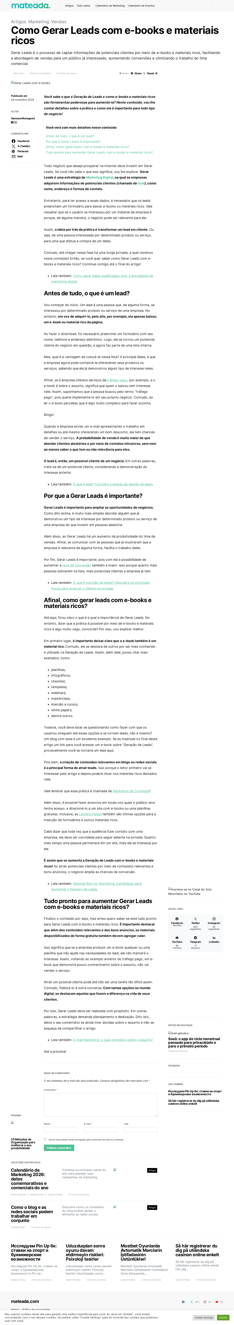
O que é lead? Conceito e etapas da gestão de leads (113, 484)
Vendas (59, 21)
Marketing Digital (99, 177)
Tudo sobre (83, 5)
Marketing (38, 21)
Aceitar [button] (223, 1317)
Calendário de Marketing (110, 5)
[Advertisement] (195, 987)
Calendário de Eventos (141, 5)
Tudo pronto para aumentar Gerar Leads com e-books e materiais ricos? (99, 152)
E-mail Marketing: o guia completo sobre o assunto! (113, 1040)
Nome (48, 1123)
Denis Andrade (18, 1194)
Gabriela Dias (37, 1194)
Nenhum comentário (40, 73)
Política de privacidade (36, 1309)
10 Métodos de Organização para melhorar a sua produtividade (23, 1143)
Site (126, 1123)
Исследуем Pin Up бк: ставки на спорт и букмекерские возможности (195, 1092)
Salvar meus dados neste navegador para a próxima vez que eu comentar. (86, 1139)
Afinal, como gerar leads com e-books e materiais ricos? (87, 147)
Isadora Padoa (55, 1194)
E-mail (88, 1123)
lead (141, 183)
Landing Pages (90, 814)
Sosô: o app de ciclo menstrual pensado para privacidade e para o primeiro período (194, 1042)
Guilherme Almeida (177, 1051)
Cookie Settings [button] (204, 1317)
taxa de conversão (76, 565)
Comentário (50, 1089)
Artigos (69, 5)
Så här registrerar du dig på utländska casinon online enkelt (193, 1102)
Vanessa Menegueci (23, 118)
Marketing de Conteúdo (131, 791)
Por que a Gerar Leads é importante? (73, 141)
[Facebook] (183, 1302)
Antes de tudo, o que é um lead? (70, 136)
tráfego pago (116, 380)
